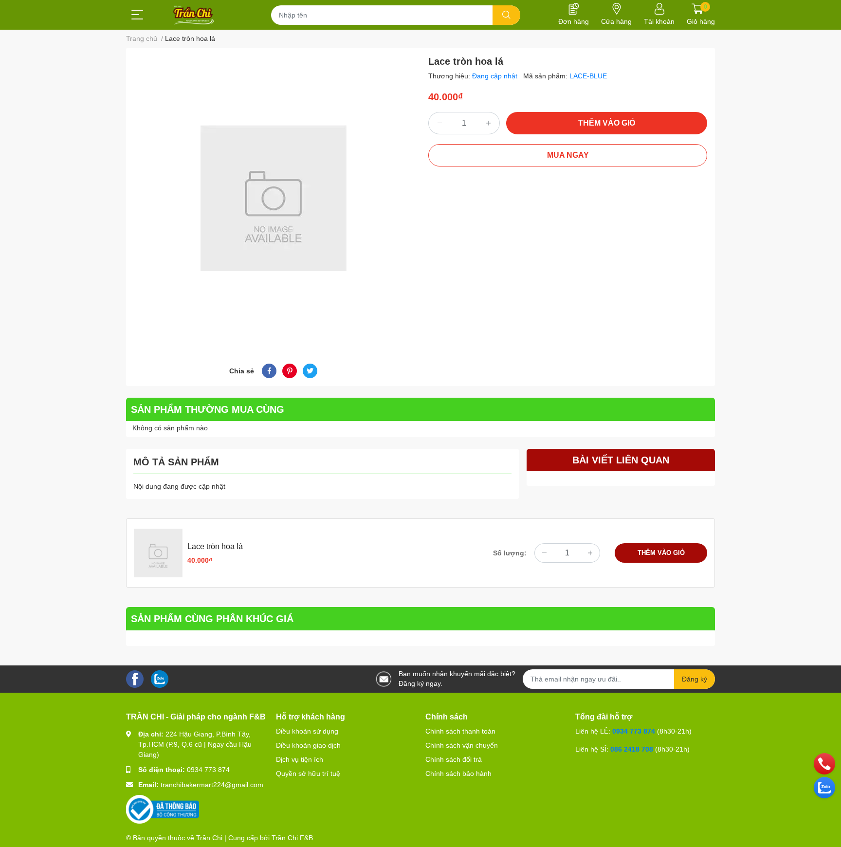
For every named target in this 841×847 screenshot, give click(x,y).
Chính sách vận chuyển (461, 745)
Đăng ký (694, 679)
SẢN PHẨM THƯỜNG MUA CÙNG (207, 409)
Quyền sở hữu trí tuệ (308, 773)
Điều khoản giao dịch (308, 745)
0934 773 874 (208, 769)
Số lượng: (510, 553)
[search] (506, 15)
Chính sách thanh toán (460, 731)
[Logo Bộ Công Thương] (162, 809)
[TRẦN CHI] (193, 15)
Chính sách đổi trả (453, 759)
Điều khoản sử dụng (307, 731)
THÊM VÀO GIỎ (606, 123)
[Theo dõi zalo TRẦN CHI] (159, 678)
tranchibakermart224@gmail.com (212, 785)
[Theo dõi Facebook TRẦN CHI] (135, 678)
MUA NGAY (568, 155)
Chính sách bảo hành (458, 773)
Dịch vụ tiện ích (299, 759)
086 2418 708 (631, 749)
